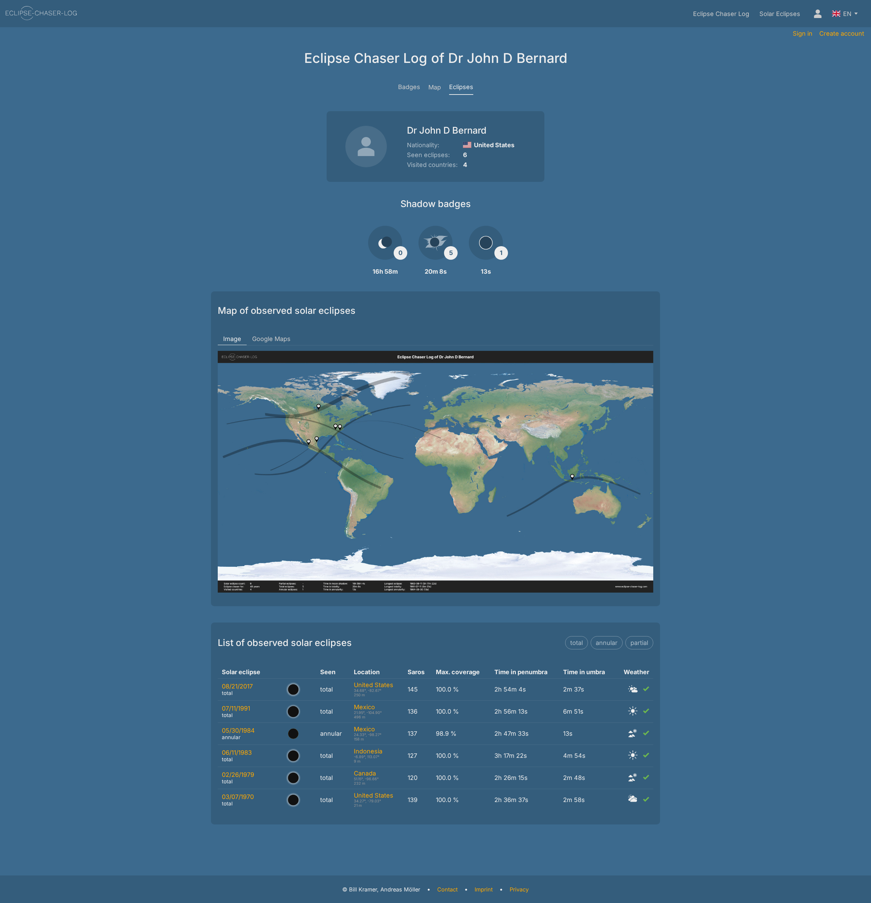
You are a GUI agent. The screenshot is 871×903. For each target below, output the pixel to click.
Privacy (519, 889)
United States (373, 684)
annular (607, 642)
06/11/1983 (237, 752)
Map (434, 86)
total (576, 642)
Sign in (802, 33)
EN (847, 13)
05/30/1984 (238, 730)
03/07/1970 (238, 796)
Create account (841, 33)
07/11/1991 (236, 708)
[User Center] (816, 13)
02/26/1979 (238, 774)
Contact (447, 889)
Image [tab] (232, 338)
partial (639, 642)
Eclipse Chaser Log (721, 13)
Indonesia (368, 751)
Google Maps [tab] (271, 338)
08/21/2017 (237, 686)
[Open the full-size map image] (435, 472)
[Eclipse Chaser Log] (41, 13)
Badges (409, 86)
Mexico (364, 707)
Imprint (484, 889)
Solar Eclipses (779, 13)
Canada (365, 773)
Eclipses (461, 86)
